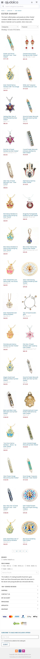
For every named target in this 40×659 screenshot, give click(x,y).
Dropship (4, 609)
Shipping (4, 590)
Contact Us (5, 594)
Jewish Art (9, 10)
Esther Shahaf (8, 559)
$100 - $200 (32, 566)
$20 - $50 (7, 566)
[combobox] (20, 6)
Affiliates (4, 605)
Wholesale (5, 601)
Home (2, 10)
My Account (5, 598)
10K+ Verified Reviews (8, 586)
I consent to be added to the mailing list (14, 641)
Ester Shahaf (18, 10)
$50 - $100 (19, 566)
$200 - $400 (8, 569)
